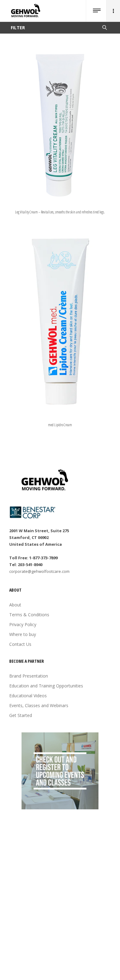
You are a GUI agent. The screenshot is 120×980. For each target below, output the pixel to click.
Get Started (20, 715)
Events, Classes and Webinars (38, 705)
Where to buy (22, 634)
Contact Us (20, 644)
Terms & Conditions (29, 615)
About (15, 605)
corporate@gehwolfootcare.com (39, 571)
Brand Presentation (28, 676)
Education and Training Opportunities (46, 686)
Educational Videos (28, 696)
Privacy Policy (22, 624)
